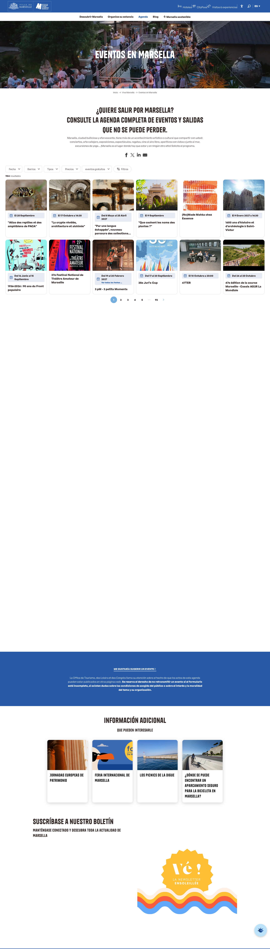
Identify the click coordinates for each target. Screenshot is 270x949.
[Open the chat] (260, 930)
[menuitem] (29, 6)
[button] (249, 6)
